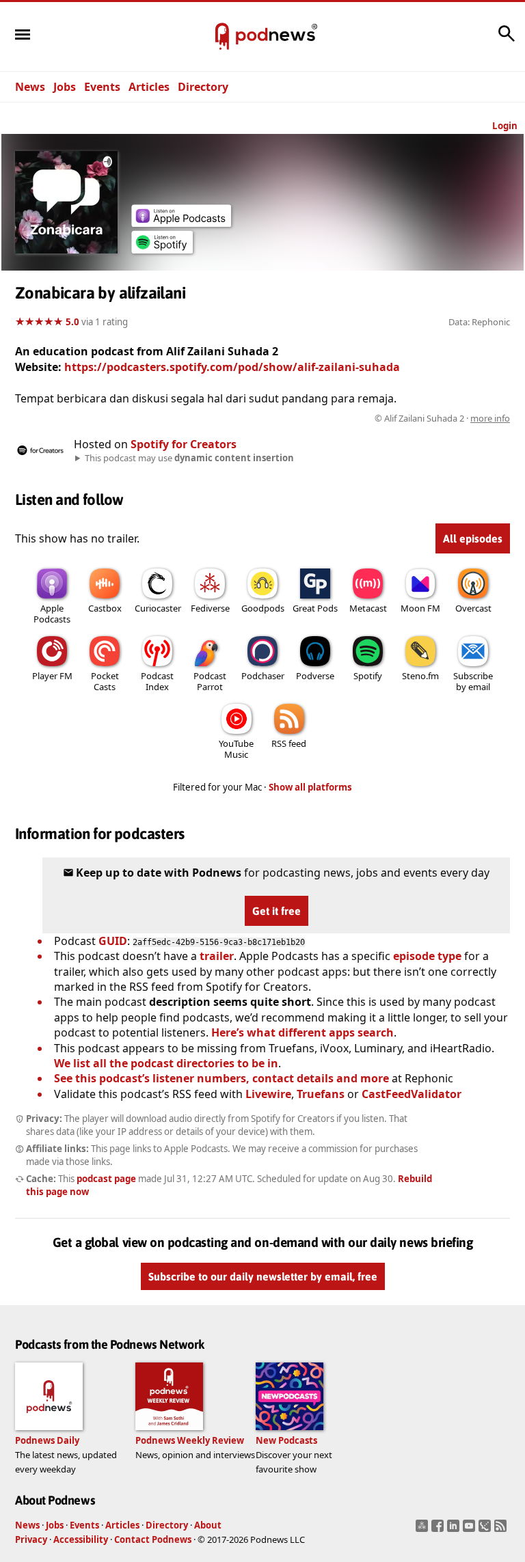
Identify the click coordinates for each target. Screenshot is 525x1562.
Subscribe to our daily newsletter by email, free (262, 1276)
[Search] (506, 40)
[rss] (502, 1530)
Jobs (64, 86)
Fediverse (210, 608)
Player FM (52, 676)
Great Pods (315, 608)
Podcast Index (157, 681)
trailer (217, 955)
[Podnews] (222, 37)
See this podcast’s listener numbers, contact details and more (221, 1078)
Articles (149, 86)
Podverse (315, 676)
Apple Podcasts (51, 613)
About (207, 1525)
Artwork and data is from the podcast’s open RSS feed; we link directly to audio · (293, 418)
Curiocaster (158, 608)
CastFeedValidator (411, 1093)
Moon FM (420, 608)
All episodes (472, 538)
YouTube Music (236, 749)
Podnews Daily (47, 1440)
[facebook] (439, 1530)
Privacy (31, 1539)
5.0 (72, 322)
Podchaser (262, 676)
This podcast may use (189, 458)
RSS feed (288, 743)
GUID (112, 940)
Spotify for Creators (184, 444)
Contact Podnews (152, 1539)
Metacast (368, 608)
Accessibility (80, 1539)
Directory (203, 86)
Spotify (367, 676)
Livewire (268, 1093)
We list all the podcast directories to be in (166, 1063)
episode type (427, 955)
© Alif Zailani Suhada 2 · (442, 418)
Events (102, 86)
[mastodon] (423, 1530)
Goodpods (262, 608)
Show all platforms (310, 787)
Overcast (473, 608)
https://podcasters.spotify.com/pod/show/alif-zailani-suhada (232, 366)
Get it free (276, 911)
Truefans (321, 1093)
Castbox (105, 608)
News (30, 86)
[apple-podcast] (181, 222)
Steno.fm (420, 676)
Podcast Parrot (209, 681)
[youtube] (471, 1530)
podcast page (106, 1179)
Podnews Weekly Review (189, 1440)
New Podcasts (286, 1440)
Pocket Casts (105, 681)
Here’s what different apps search (302, 1032)
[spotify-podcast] (162, 249)
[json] (486, 1530)
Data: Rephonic (479, 322)
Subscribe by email (473, 681)
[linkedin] (455, 1530)
